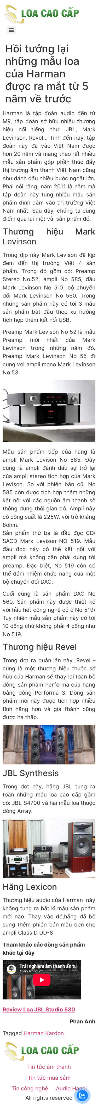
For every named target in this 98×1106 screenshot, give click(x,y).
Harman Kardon (44, 1033)
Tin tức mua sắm (49, 1077)
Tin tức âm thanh (49, 1067)
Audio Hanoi (71, 1088)
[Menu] (11, 30)
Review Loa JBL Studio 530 (39, 1009)
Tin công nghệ (29, 1088)
